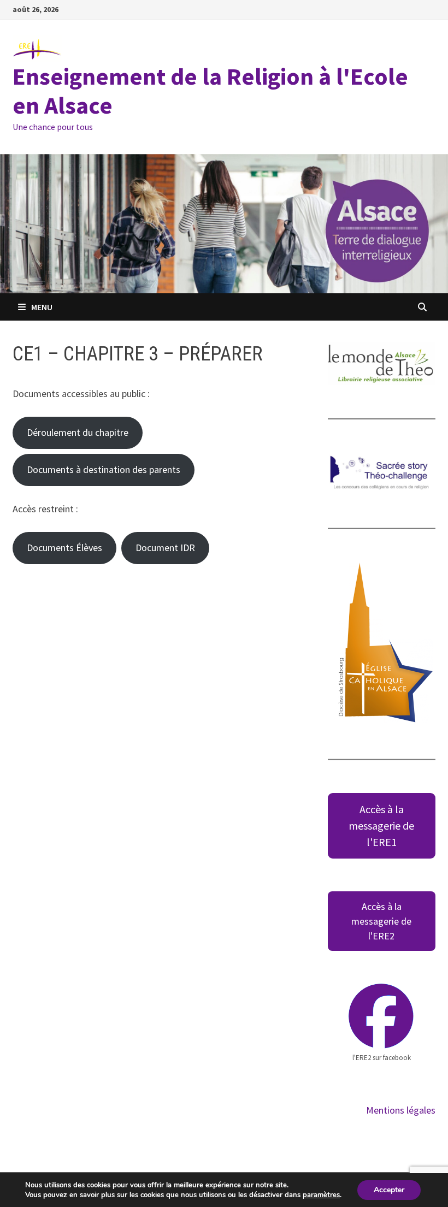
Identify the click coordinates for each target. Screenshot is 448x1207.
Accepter (389, 1190)
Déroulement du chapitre (77, 432)
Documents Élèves (64, 547)
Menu (41, 306)
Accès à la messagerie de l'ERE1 (381, 825)
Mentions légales (400, 1110)
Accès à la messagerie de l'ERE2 (381, 921)
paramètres (321, 1195)
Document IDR (165, 547)
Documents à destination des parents (103, 469)
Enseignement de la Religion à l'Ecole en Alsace (210, 90)
